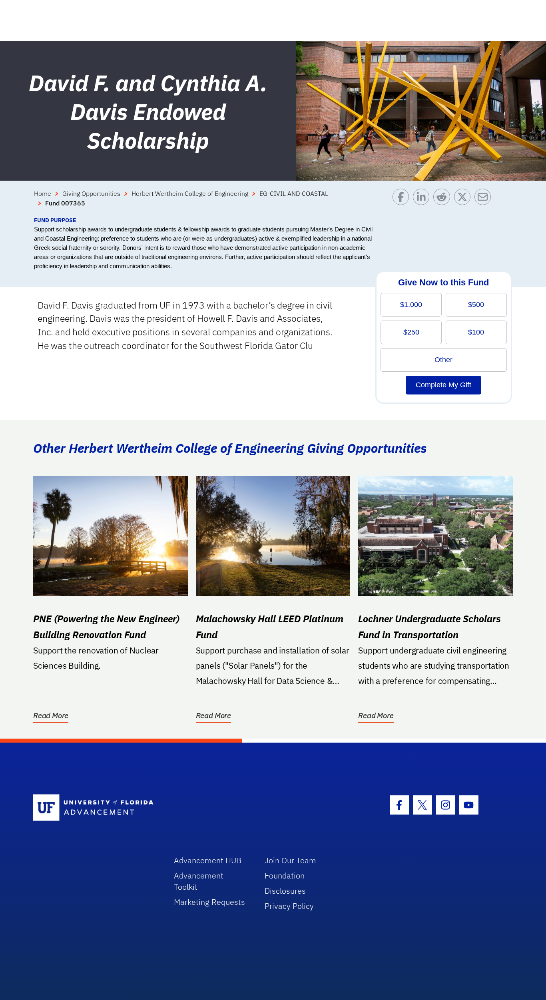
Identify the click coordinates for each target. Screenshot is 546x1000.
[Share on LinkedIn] (423, 202)
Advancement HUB (207, 860)
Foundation (285, 875)
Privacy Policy (289, 905)
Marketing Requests (209, 901)
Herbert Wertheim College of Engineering (190, 193)
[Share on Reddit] (443, 202)
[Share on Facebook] (403, 202)
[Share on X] (464, 202)
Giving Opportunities (91, 193)
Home (42, 193)
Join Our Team (290, 860)
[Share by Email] (484, 202)
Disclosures (285, 890)
